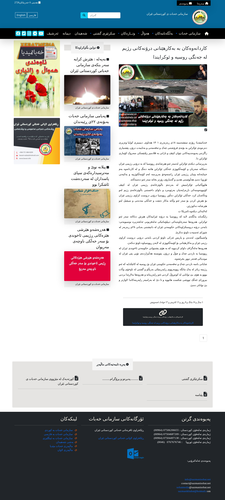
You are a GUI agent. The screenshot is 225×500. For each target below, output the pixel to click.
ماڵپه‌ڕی (68, 450)
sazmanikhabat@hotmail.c (192, 491)
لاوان (60, 450)
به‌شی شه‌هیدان (64, 442)
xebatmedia (182, 487)
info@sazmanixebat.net (198, 479)
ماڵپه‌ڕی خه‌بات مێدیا (61, 446)
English (21, 15)
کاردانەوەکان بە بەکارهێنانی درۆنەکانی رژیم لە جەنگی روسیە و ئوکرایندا (163, 323)
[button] (188, 34)
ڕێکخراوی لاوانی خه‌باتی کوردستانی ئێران (121, 438)
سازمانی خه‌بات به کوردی (59, 430)
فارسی (32, 15)
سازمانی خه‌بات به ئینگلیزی (58, 438)
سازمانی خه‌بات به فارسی (58, 434)
